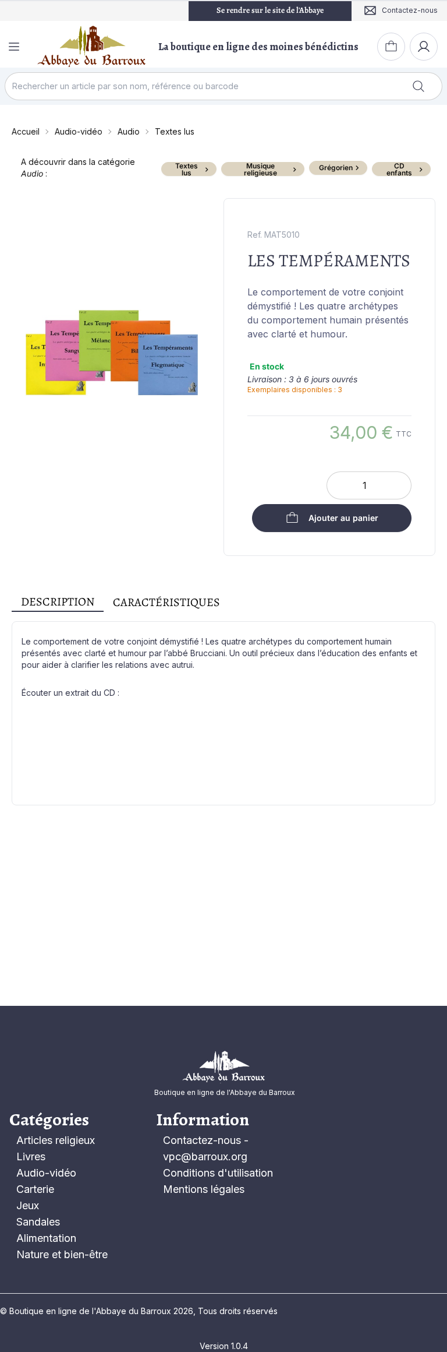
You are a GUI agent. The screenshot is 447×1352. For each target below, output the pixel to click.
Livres (30, 1156)
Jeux (27, 1205)
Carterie (35, 1189)
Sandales (38, 1222)
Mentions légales (203, 1189)
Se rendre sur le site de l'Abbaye (270, 10)
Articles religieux (55, 1140)
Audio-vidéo (78, 131)
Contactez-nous (202, 1140)
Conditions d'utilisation (218, 1173)
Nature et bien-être (62, 1254)
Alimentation (46, 1238)
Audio (129, 131)
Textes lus (174, 131)
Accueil (26, 131)
